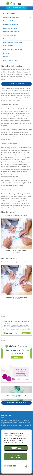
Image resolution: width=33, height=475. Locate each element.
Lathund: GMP (8, 46)
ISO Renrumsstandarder (11, 24)
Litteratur (6, 53)
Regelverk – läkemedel (10, 28)
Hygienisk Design (8, 21)
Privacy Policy (18, 442)
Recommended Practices (11, 31)
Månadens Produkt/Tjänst (11, 17)
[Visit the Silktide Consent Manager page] (26, 466)
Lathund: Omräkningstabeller (12, 49)
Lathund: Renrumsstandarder (12, 42)
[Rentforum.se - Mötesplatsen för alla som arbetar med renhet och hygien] (16, 3)
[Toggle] (30, 17)
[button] (2, 3)
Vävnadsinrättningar (9, 35)
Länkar (5, 56)
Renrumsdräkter (8, 39)
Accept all (16, 448)
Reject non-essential (15, 456)
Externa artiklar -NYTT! (10, 60)
